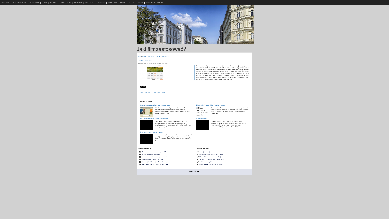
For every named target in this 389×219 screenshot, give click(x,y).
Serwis (144, 56)
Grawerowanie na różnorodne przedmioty (211, 164)
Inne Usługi (151, 56)
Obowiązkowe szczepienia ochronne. (152, 159)
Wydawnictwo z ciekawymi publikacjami (211, 157)
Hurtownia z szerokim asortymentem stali (211, 159)
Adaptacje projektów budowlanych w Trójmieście (156, 157)
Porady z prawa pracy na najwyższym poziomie (154, 119)
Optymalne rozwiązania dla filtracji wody (211, 154)
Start (139, 56)
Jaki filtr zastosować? (162, 56)
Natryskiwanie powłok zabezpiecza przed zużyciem (155, 105)
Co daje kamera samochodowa (151, 154)
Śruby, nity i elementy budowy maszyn (151, 132)
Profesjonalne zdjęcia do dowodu (209, 152)
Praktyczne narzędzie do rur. (207, 162)
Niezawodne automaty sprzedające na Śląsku (155, 152)
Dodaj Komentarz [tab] (145, 92)
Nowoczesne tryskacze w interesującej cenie (155, 164)
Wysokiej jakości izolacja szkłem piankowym (155, 162)
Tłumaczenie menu (201, 119)
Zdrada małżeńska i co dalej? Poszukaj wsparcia (210, 105)
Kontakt (160, 3)
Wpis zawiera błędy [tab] (159, 92)
